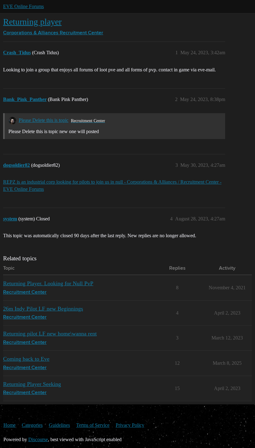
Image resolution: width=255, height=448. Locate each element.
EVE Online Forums (23, 6)
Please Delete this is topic (43, 120)
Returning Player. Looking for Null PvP (48, 283)
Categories (32, 425)
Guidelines (59, 425)
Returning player (32, 21)
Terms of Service (92, 425)
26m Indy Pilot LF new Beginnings (43, 309)
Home (9, 425)
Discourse (38, 439)
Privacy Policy (130, 425)
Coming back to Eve (26, 359)
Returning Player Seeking (32, 384)
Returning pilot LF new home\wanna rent (50, 333)
